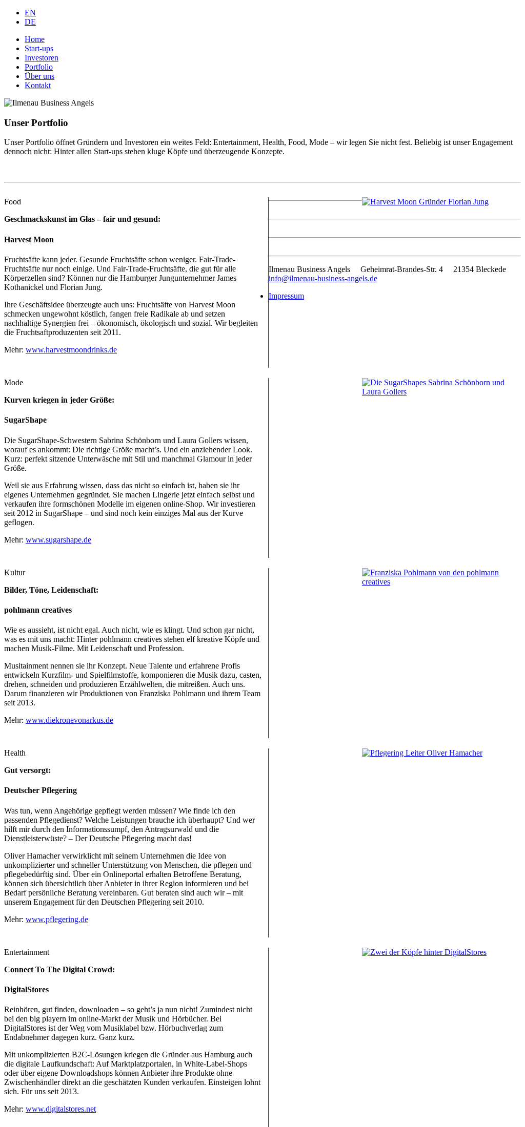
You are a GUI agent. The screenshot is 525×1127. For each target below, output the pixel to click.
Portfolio (39, 66)
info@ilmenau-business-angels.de (323, 278)
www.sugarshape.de (58, 539)
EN (30, 12)
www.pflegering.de (57, 919)
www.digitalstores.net (61, 1108)
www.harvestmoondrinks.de (71, 349)
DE (30, 21)
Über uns (39, 76)
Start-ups (39, 48)
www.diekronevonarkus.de (69, 720)
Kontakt (38, 85)
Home (35, 39)
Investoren (41, 57)
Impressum (286, 295)
